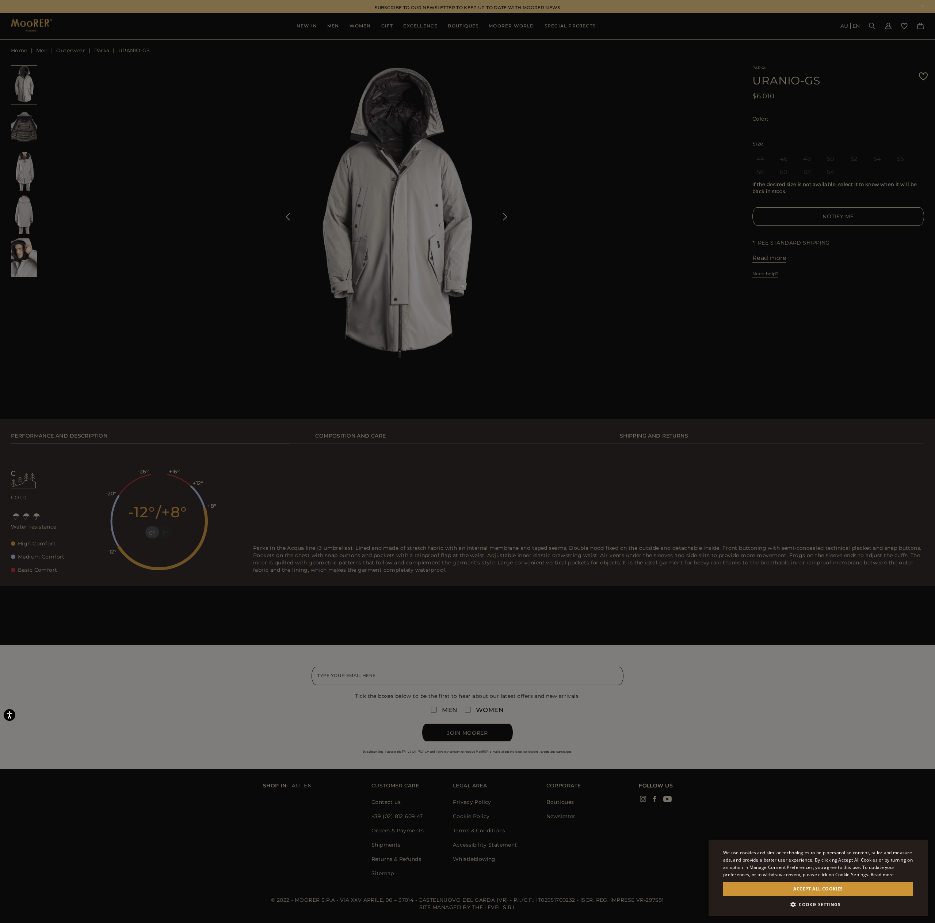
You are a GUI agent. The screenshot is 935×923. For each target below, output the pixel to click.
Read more (882, 874)
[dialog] (467, 461)
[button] (818, 904)
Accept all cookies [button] (818, 889)
